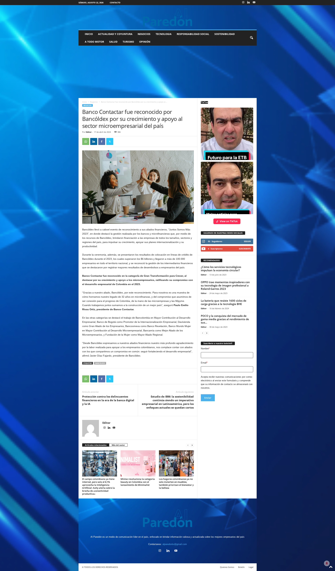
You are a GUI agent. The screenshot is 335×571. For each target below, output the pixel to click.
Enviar (207, 397)
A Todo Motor (94, 41)
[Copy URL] (117, 141)
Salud (113, 41)
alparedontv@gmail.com (174, 544)
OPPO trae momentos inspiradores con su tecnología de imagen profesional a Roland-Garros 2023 (225, 285)
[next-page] (192, 445)
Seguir (247, 241)
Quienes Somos (227, 567)
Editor (89, 132)
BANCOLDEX (100, 363)
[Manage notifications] (327, 563)
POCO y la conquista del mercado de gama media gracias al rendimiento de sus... (225, 319)
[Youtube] (254, 2)
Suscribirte (245, 248)
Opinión (144, 41)
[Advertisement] (167, 71)
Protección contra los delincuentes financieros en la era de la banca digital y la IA (108, 400)
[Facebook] (101, 141)
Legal (251, 567)
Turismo (128, 41)
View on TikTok (229, 221)
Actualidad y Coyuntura (115, 34)
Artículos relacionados (95, 445)
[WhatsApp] (85, 141)
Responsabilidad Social (193, 34)
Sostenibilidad (224, 34)
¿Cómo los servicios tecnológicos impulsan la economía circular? (221, 268)
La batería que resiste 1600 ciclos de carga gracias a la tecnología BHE (223, 302)
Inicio (89, 34)
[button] (251, 38)
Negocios (144, 34)
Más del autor (118, 445)
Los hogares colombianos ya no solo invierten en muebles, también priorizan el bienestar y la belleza (176, 483)
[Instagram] (243, 2)
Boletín (241, 567)
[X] (109, 141)
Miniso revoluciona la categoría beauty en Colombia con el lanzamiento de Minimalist (138, 481)
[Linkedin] (249, 2)
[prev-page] (188, 445)
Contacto (115, 2)
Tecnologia (164, 34)
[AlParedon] (168, 17)
